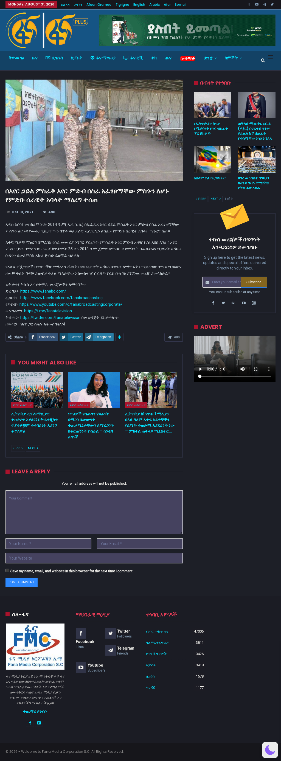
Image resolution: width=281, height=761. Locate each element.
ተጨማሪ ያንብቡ (35, 711)
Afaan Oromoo (98, 4)
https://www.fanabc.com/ (43, 291)
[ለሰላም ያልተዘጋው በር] (212, 159)
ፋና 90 (150, 688)
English (139, 4)
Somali (180, 4)
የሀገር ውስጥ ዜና (22, 405)
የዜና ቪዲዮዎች (156, 654)
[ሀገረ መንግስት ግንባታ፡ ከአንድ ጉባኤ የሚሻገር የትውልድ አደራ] (257, 159)
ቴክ (154, 58)
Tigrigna (122, 4)
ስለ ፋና (65, 4)
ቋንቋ (208, 58)
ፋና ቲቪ (136, 58)
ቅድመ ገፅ (16, 58)
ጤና (168, 58)
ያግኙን (78, 4)
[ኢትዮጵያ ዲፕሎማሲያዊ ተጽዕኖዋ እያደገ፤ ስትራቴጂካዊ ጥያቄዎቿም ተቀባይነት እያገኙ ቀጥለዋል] (37, 390)
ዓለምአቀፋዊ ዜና (157, 643)
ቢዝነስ (57, 58)
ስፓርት (77, 58)
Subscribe (253, 282)
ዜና (35, 58)
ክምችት (231, 58)
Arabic (154, 4)
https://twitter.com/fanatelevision (50, 317)
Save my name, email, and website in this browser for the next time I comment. (71, 571)
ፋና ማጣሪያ (106, 58)
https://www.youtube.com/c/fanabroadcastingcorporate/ (70, 304)
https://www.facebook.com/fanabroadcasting (61, 297)
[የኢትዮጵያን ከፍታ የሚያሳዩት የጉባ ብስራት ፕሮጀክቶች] (212, 105)
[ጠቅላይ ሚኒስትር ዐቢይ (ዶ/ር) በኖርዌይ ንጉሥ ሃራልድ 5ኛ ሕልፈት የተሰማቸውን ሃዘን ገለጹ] (257, 105)
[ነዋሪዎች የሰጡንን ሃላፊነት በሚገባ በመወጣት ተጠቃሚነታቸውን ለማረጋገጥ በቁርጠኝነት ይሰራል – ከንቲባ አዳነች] (94, 390)
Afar (167, 4)
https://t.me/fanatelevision (48, 310)
